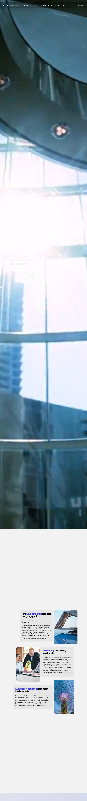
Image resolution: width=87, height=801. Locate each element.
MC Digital (43, 5)
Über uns (63, 5)
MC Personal (25, 5)
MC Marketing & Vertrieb (13, 5)
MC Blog (57, 5)
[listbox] (80, 5)
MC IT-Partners (34, 5)
